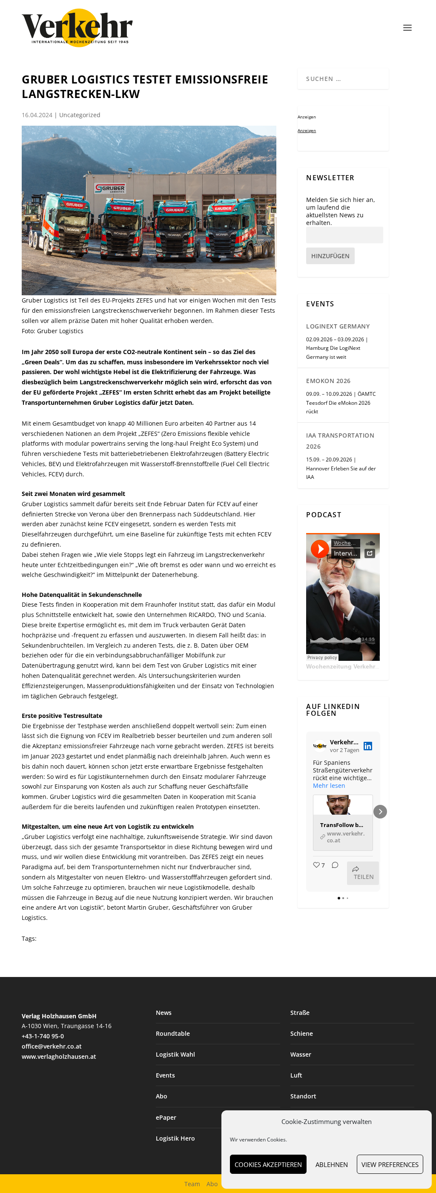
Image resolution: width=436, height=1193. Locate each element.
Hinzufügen (330, 256)
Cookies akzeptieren (268, 1164)
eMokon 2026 (328, 381)
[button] (306, 811)
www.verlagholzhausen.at (59, 1056)
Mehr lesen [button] (329, 786)
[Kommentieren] (332, 873)
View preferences (390, 1164)
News (164, 1013)
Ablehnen (332, 1164)
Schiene (301, 1033)
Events (165, 1075)
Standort (303, 1096)
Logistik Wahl (175, 1054)
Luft (296, 1075)
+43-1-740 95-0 (43, 1036)
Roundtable (173, 1033)
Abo (161, 1096)
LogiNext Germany (338, 326)
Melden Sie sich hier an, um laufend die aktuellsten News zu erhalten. (340, 211)
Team (192, 1184)
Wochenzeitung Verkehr (340, 666)
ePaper (166, 1117)
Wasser (300, 1054)
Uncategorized (79, 115)
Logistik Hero (175, 1138)
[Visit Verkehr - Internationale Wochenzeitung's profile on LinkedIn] (321, 746)
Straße (300, 1013)
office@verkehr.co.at (52, 1046)
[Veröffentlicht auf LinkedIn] (368, 746)
